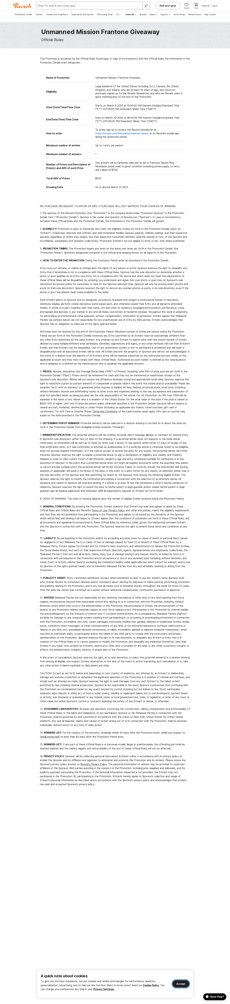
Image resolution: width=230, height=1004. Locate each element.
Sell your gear (167, 5)
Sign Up (205, 5)
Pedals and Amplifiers (57, 14)
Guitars (39, 14)
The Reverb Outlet (23, 14)
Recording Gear (105, 14)
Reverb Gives (195, 14)
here (105, 58)
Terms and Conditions (105, 411)
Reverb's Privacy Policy (93, 764)
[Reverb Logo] (22, 5)
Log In (214, 5)
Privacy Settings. (104, 989)
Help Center (210, 14)
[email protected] (50, 736)
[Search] (146, 5)
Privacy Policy (116, 510)
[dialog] (115, 984)
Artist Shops (179, 14)
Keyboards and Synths (83, 14)
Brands (143, 14)
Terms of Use (99, 510)
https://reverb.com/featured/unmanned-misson (122, 133)
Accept (180, 983)
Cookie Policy (151, 985)
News (152, 14)
